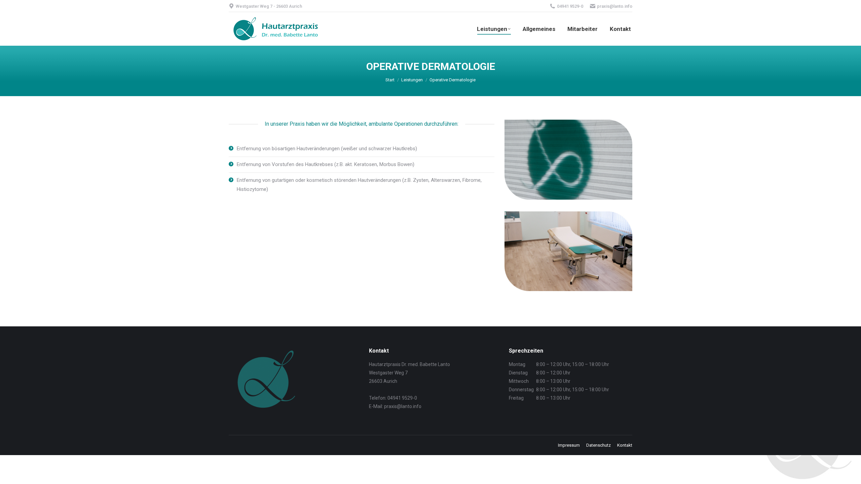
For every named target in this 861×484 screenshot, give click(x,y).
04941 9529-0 (570, 6)
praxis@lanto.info (614, 6)
